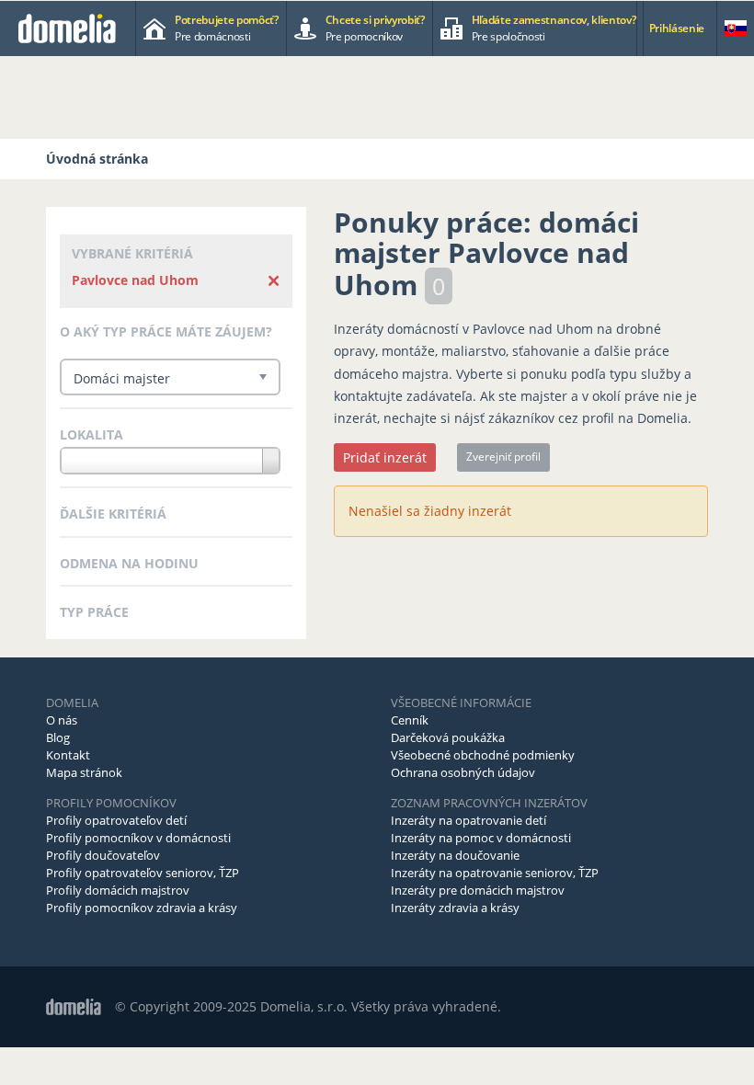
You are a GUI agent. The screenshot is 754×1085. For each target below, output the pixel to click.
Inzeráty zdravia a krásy (455, 907)
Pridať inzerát (385, 457)
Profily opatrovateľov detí (116, 820)
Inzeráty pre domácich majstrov (478, 890)
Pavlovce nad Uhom (135, 280)
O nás (61, 720)
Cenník (409, 720)
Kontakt (68, 755)
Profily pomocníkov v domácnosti (138, 837)
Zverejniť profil (503, 456)
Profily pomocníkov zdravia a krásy (141, 907)
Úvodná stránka (97, 158)
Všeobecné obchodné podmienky (483, 755)
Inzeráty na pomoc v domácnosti (481, 837)
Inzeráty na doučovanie (455, 855)
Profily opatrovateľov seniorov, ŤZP (142, 872)
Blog (58, 737)
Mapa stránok (84, 772)
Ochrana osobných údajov (463, 772)
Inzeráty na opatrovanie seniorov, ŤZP (495, 872)
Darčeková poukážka (448, 737)
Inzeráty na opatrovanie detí (468, 820)
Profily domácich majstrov (117, 890)
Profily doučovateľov (103, 855)
